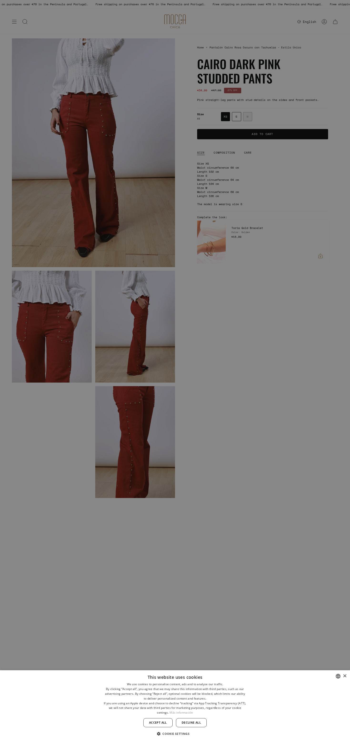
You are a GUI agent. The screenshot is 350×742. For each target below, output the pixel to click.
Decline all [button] (191, 723)
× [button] (344, 676)
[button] (175, 733)
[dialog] (175, 706)
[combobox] (338, 676)
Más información (181, 713)
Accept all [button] (158, 723)
